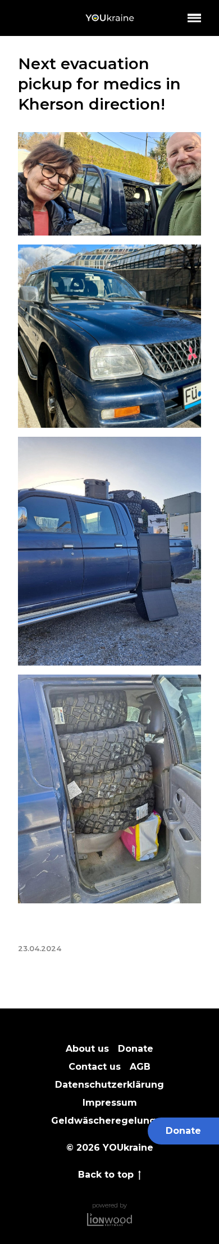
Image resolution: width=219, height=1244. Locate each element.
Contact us (95, 1066)
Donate (183, 1130)
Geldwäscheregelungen (109, 1120)
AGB (140, 1066)
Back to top (106, 1175)
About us (87, 1048)
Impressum (110, 1102)
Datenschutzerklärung (109, 1084)
